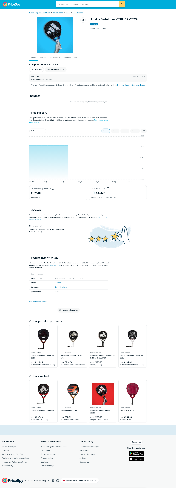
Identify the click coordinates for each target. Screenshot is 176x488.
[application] (88, 159)
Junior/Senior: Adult (98, 28)
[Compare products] (83, 20)
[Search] (122, 4)
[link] (43, 346)
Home (31, 13)
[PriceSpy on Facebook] (52, 480)
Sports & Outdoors (43, 13)
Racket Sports (58, 13)
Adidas (58, 283)
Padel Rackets (78, 13)
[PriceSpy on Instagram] (57, 480)
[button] (36, 69)
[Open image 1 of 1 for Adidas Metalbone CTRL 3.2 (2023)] (54, 35)
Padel (68, 13)
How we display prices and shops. (131, 85)
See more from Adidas (38, 302)
